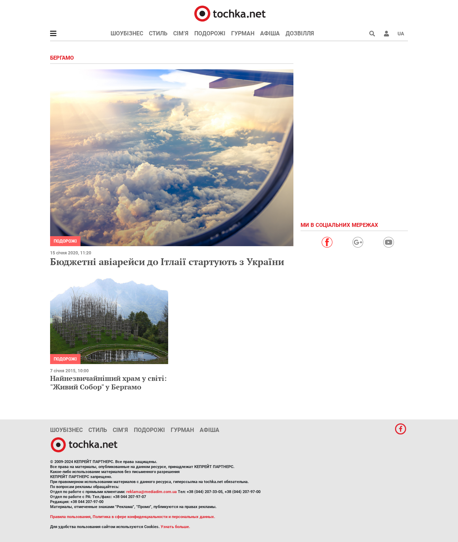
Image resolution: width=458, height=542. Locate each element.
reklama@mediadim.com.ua (151, 491)
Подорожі (209, 33)
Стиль (158, 33)
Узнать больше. (175, 526)
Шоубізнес (127, 33)
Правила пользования (70, 516)
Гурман (242, 33)
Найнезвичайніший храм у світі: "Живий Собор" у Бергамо (108, 382)
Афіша (270, 33)
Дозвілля (300, 33)
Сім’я (181, 33)
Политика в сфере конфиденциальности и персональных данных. (154, 516)
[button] (386, 33)
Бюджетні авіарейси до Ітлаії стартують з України (167, 261)
